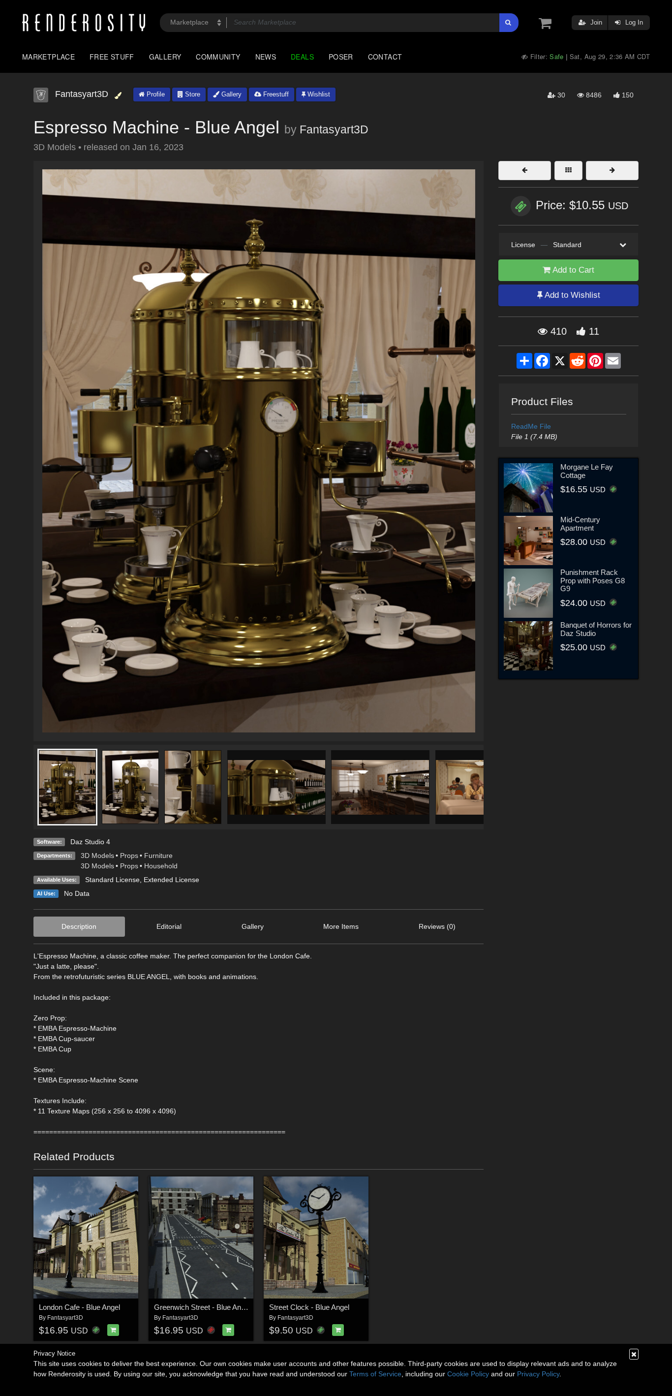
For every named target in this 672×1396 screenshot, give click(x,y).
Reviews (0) (437, 926)
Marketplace (48, 57)
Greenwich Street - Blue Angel (202, 1307)
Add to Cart (572, 270)
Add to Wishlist (571, 295)
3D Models (97, 855)
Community (218, 57)
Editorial (169, 926)
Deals (302, 57)
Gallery (165, 57)
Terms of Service (375, 1374)
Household (161, 866)
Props (129, 855)
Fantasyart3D (334, 129)
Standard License (112, 880)
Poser (341, 57)
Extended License (171, 880)
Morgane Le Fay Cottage (586, 471)
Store (191, 94)
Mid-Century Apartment (580, 523)
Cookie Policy (468, 1374)
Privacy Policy (538, 1374)
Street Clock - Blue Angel (309, 1307)
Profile (155, 94)
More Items (341, 926)
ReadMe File (531, 426)
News (265, 57)
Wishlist (317, 94)
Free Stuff (112, 57)
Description (78, 926)
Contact (385, 57)
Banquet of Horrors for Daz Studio (596, 629)
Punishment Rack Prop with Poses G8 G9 (592, 580)
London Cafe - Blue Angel (79, 1307)
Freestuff (275, 94)
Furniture (158, 855)
